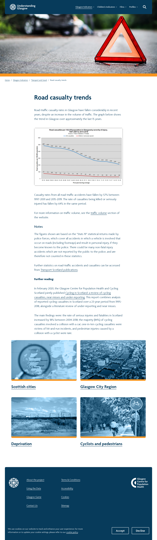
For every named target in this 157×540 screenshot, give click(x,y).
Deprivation (44, 421)
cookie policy (72, 532)
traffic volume (99, 213)
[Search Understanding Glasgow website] (144, 7)
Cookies (65, 496)
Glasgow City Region (113, 364)
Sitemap (65, 505)
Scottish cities (44, 364)
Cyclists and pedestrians (113, 421)
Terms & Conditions (70, 479)
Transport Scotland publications (59, 269)
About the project (35, 479)
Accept (120, 530)
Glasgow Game (33, 496)
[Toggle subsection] (93, 7)
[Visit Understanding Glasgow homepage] (22, 7)
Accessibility (67, 488)
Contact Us (32, 505)
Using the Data (33, 488)
